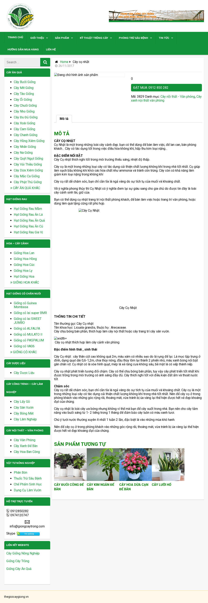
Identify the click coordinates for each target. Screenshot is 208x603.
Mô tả (64, 119)
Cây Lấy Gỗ (22, 402)
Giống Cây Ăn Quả (18, 569)
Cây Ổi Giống (23, 100)
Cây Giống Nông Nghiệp (23, 553)
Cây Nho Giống (24, 111)
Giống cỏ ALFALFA (27, 328)
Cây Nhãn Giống (25, 147)
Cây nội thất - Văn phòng (177, 97)
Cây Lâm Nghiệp (25, 419)
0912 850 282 (158, 88)
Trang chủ (15, 37)
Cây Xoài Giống (24, 123)
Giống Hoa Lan (24, 253)
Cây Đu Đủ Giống (26, 117)
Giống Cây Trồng (17, 561)
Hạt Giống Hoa (24, 276)
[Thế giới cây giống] (20, 30)
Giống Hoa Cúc (24, 265)
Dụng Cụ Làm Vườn (27, 490)
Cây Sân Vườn (24, 407)
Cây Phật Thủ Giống (28, 182)
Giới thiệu (37, 37)
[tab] (64, 118)
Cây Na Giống (23, 153)
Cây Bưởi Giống (25, 82)
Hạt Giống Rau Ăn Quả (29, 220)
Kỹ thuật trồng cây (94, 37)
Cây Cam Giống (24, 129)
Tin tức (164, 37)
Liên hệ (51, 49)
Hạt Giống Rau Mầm (28, 209)
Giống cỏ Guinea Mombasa (25, 305)
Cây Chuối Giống (25, 105)
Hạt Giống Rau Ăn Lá (28, 215)
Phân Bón (20, 472)
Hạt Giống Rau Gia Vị (28, 232)
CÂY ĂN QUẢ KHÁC (26, 188)
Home (64, 62)
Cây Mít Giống (24, 88)
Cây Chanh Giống (25, 135)
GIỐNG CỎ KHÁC (24, 352)
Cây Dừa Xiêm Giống (28, 170)
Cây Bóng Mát (24, 413)
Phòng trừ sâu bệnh (133, 37)
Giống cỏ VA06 (24, 346)
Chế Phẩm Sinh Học (28, 484)
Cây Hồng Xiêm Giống (29, 141)
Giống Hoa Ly (23, 271)
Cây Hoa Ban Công (27, 452)
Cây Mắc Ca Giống (27, 176)
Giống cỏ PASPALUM (29, 340)
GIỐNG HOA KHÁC (25, 282)
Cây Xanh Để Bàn (26, 446)
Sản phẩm (62, 37)
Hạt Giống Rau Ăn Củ (28, 226)
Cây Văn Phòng (24, 440)
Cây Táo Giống (24, 94)
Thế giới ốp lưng (17, 576)
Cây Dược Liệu (24, 373)
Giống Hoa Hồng (25, 259)
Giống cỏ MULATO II (28, 334)
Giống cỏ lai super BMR (30, 313)
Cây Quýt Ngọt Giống (28, 158)
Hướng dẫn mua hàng (23, 49)
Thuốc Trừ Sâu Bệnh (28, 478)
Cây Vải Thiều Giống (28, 164)
